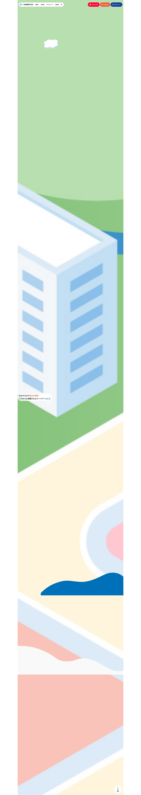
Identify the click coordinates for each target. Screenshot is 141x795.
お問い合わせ (117, 4)
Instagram (106, 4)
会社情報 (42, 4)
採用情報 (57, 4)
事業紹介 (37, 4)
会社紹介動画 (95, 4)
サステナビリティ (49, 4)
